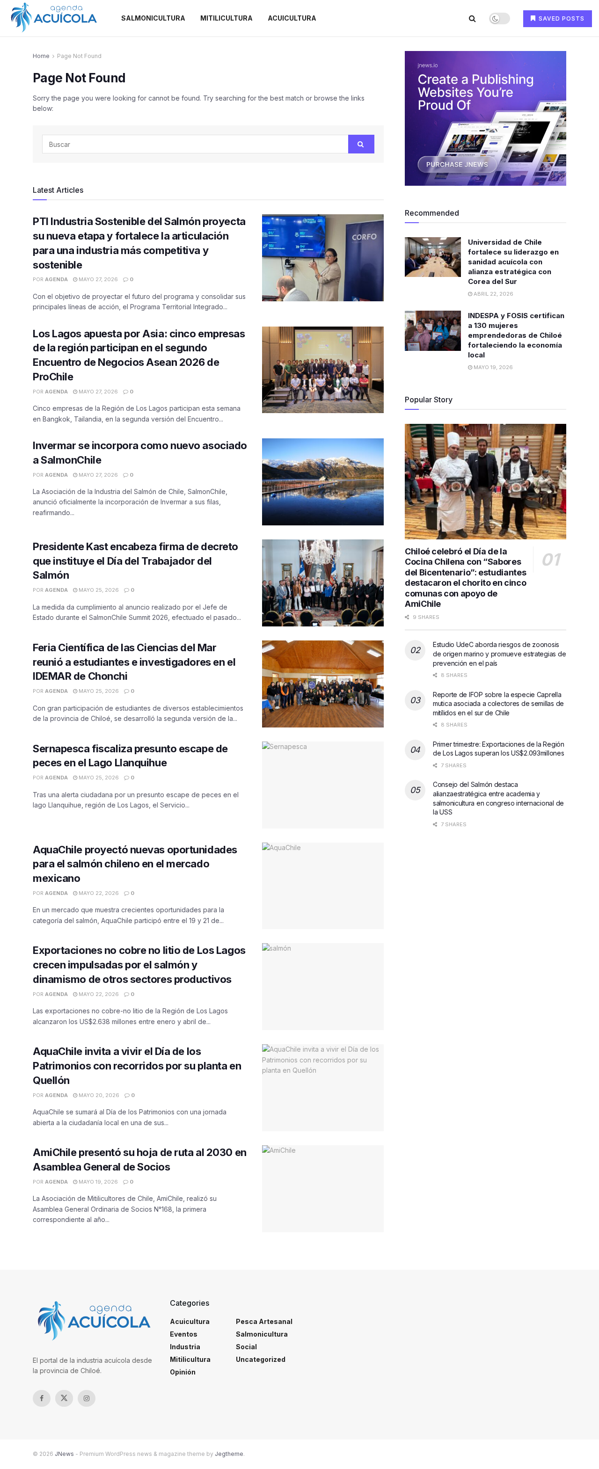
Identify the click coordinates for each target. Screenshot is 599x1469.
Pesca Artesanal (264, 1321)
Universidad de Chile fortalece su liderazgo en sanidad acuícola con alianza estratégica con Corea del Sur (513, 262)
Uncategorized (260, 1359)
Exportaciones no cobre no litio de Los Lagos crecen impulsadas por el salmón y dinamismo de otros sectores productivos (139, 964)
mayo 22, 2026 (98, 893)
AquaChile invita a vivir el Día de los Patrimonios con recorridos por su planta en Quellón (137, 1065)
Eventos (183, 1334)
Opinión (183, 1372)
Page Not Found (79, 55)
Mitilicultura (226, 18)
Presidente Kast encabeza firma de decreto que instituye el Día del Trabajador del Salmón (135, 561)
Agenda (56, 279)
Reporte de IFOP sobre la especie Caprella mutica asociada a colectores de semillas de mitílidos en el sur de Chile (498, 704)
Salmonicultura (153, 18)
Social (246, 1347)
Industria (185, 1347)
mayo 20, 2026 (98, 1095)
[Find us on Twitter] (64, 1398)
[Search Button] (472, 18)
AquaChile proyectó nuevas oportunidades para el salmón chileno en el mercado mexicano (135, 864)
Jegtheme (229, 1453)
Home (41, 55)
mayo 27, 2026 (97, 279)
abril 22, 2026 (492, 294)
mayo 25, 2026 (98, 590)
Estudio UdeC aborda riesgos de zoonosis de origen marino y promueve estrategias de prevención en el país (499, 653)
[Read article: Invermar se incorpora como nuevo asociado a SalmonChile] (323, 481)
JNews (64, 1453)
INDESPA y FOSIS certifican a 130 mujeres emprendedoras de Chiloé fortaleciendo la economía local (516, 335)
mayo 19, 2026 (97, 1181)
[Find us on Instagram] (86, 1398)
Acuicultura (292, 18)
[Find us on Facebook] (42, 1398)
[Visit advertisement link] (485, 118)
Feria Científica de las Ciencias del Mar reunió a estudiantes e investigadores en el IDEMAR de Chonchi (134, 662)
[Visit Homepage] (54, 18)
